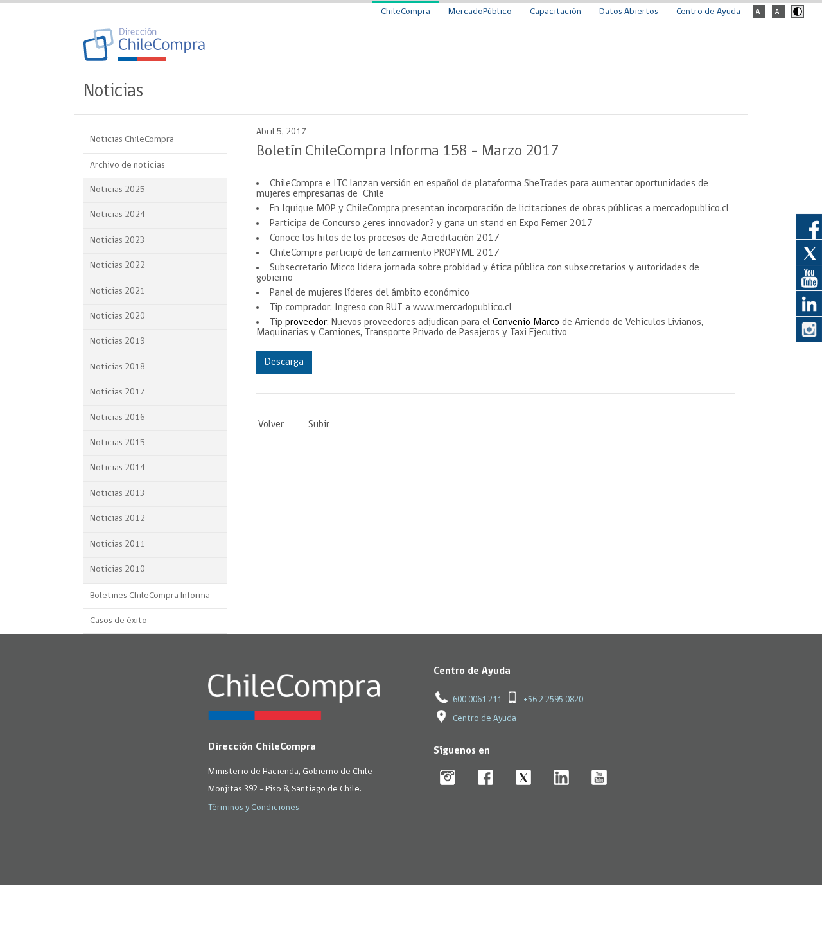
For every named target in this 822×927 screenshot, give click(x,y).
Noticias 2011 (117, 544)
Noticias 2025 (117, 190)
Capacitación (555, 12)
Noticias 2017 (117, 392)
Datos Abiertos (628, 12)
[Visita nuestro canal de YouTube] (809, 277)
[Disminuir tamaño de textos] (778, 16)
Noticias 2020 (117, 316)
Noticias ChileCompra (132, 140)
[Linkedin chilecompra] (562, 778)
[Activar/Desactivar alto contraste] (796, 16)
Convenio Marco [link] (526, 322)
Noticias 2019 (117, 341)
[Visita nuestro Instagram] (809, 329)
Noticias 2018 (117, 367)
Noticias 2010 (117, 569)
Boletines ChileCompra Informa (150, 596)
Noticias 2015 (117, 443)
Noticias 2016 (117, 418)
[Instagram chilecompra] (448, 778)
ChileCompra (405, 12)
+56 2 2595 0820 (553, 700)
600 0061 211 (477, 700)
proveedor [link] (306, 322)
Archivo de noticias (127, 165)
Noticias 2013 (117, 494)
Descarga (284, 362)
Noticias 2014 (117, 468)
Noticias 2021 (117, 291)
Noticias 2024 (117, 215)
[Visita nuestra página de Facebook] (809, 226)
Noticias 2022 (117, 265)
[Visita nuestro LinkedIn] (809, 303)
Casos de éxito (118, 621)
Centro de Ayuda (708, 12)
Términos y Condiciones (253, 808)
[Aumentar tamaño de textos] (759, 16)
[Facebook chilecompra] (486, 778)
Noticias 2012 (117, 519)
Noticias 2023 (117, 240)
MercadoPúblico (480, 12)
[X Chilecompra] (524, 778)
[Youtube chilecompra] (599, 778)
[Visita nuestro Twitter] (809, 252)
